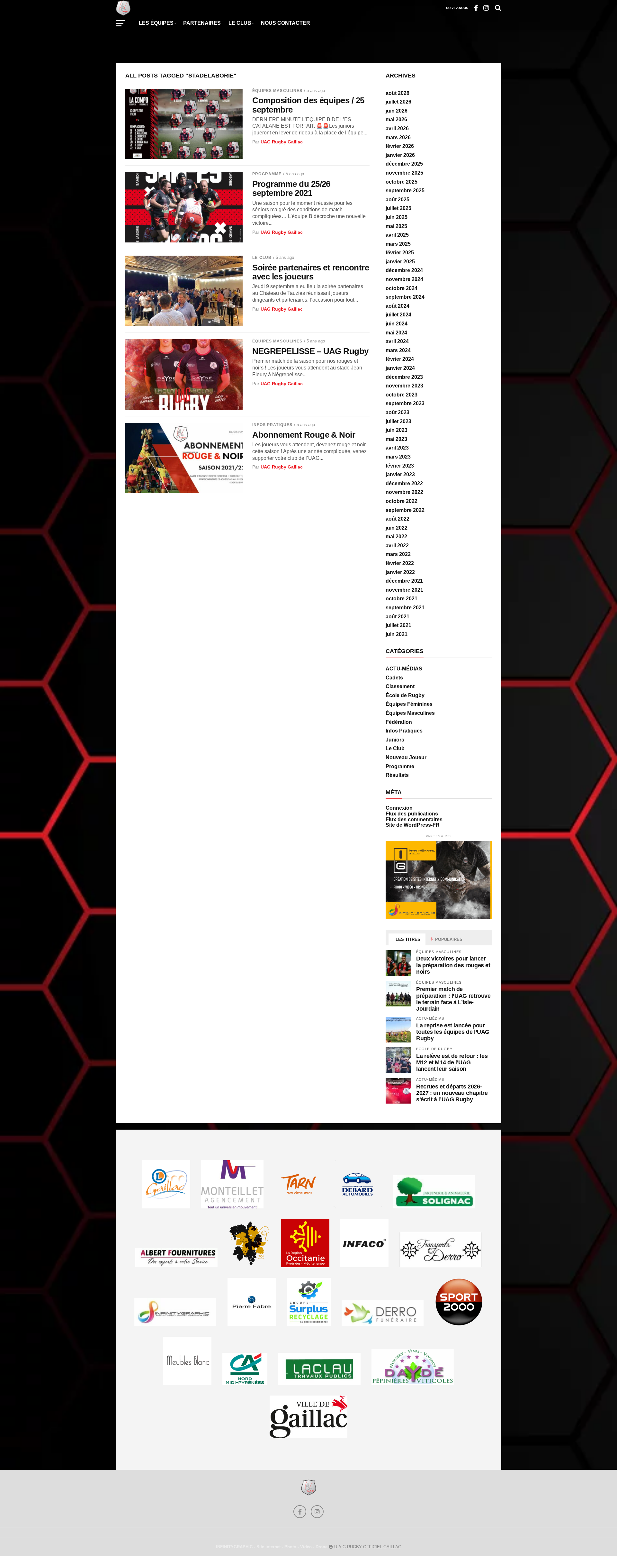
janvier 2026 (400, 155)
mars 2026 (398, 137)
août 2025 (397, 199)
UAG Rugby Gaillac (282, 141)
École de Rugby (405, 695)
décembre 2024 (404, 270)
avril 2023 (397, 447)
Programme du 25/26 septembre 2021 (291, 188)
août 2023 (397, 412)
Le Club (262, 257)
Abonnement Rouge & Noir (303, 434)
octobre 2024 (401, 288)
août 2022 (397, 519)
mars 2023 (398, 457)
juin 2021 (396, 634)
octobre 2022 (401, 501)
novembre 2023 (404, 385)
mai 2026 (396, 119)
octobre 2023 (401, 394)
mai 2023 (396, 439)
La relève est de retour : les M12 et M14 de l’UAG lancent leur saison (451, 1062)
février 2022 (400, 563)
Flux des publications (412, 813)
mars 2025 (398, 244)
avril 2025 (397, 235)
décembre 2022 (404, 483)
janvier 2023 (400, 474)
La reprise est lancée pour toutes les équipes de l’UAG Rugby (452, 1032)
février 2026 (400, 146)
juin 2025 (396, 217)
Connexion (399, 808)
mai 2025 (396, 226)
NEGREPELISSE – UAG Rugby (310, 351)
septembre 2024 (405, 297)
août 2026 (397, 93)
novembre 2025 (404, 173)
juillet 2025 (398, 208)
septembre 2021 (405, 607)
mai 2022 (396, 536)
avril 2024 (397, 341)
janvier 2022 (400, 572)
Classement (400, 686)
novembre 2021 (404, 590)
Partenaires (202, 23)
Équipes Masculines (277, 90)
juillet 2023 (398, 421)
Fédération (399, 722)
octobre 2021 (401, 598)
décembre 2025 (404, 164)
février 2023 (400, 466)
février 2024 (400, 359)
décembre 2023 (404, 377)
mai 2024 (396, 332)
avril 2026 (397, 128)
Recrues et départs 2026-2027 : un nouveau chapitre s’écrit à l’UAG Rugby (451, 1093)
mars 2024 (398, 350)
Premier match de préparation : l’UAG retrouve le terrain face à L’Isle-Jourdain (453, 999)
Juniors (395, 739)
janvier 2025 (400, 261)
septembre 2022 (405, 510)
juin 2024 (396, 323)
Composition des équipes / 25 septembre (308, 105)
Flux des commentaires (414, 819)
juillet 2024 (398, 314)
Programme (267, 174)
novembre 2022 (404, 492)
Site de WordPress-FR (413, 825)
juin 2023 (396, 430)
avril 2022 (397, 545)
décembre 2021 (404, 581)
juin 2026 (396, 111)
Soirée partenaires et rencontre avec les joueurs (310, 272)
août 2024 (397, 306)
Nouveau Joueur (406, 757)
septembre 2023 (405, 403)
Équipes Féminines (409, 704)
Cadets (394, 677)
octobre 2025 (401, 182)
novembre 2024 (404, 279)
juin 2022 (396, 528)
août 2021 (397, 616)
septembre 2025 (405, 190)
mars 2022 (398, 554)
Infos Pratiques (272, 425)
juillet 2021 (398, 625)
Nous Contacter (285, 23)
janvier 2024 (400, 368)
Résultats (397, 775)
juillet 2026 (398, 102)
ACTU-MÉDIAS (404, 668)
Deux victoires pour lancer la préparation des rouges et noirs (453, 965)
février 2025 (400, 252)
